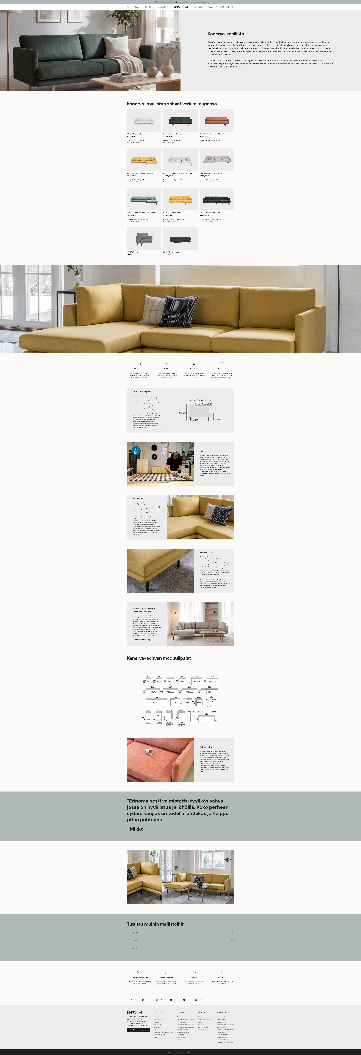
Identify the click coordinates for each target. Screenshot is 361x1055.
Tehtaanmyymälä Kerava (185, 1025)
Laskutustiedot (222, 1035)
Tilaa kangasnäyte (204, 1019)
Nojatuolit (157, 1027)
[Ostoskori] (230, 7)
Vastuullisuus (181, 1022)
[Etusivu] (180, 7)
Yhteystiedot (221, 1017)
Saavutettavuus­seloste (225, 1042)
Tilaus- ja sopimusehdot (225, 1030)
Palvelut (148, 7)
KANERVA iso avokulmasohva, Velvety (141, 213)
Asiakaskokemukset (183, 1032)
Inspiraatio (162, 7)
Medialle (179, 1040)
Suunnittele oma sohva (206, 1017)
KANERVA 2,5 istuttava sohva (138, 134)
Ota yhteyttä (221, 1019)
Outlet (156, 1037)
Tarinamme (180, 1017)
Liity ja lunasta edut (44, 1045)
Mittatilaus (202, 1030)
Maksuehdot (221, 1032)
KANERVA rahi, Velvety (171, 252)
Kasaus (200, 1022)
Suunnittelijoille (198, 7)
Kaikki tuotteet (133, 7)
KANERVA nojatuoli (134, 252)
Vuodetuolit (158, 1025)
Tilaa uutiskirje (138, 1030)
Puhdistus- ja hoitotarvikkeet (164, 1032)
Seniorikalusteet (159, 1035)
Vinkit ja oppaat (222, 1027)
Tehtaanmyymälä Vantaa (185, 1027)
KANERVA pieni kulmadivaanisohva (140, 173)
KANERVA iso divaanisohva (210, 213)
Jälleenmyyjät (221, 1022)
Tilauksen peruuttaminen (225, 1025)
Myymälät (220, 7)
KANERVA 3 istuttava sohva (174, 134)
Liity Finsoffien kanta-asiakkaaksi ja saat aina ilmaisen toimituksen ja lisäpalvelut (180, 2)
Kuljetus (201, 1025)
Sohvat (156, 1017)
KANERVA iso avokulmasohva (211, 173)
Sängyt (156, 1022)
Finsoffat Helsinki (182, 1030)
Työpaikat (180, 1035)
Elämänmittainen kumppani (186, 1019)
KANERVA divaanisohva (172, 213)
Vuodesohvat (158, 1019)
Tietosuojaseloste (223, 1037)
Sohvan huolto (203, 1027)
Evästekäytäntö (222, 1040)
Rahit (155, 1030)
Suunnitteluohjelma (140, 640)
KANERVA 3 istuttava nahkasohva (213, 134)
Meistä (210, 7)
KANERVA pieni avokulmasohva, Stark (177, 173)
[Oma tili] (228, 7)
